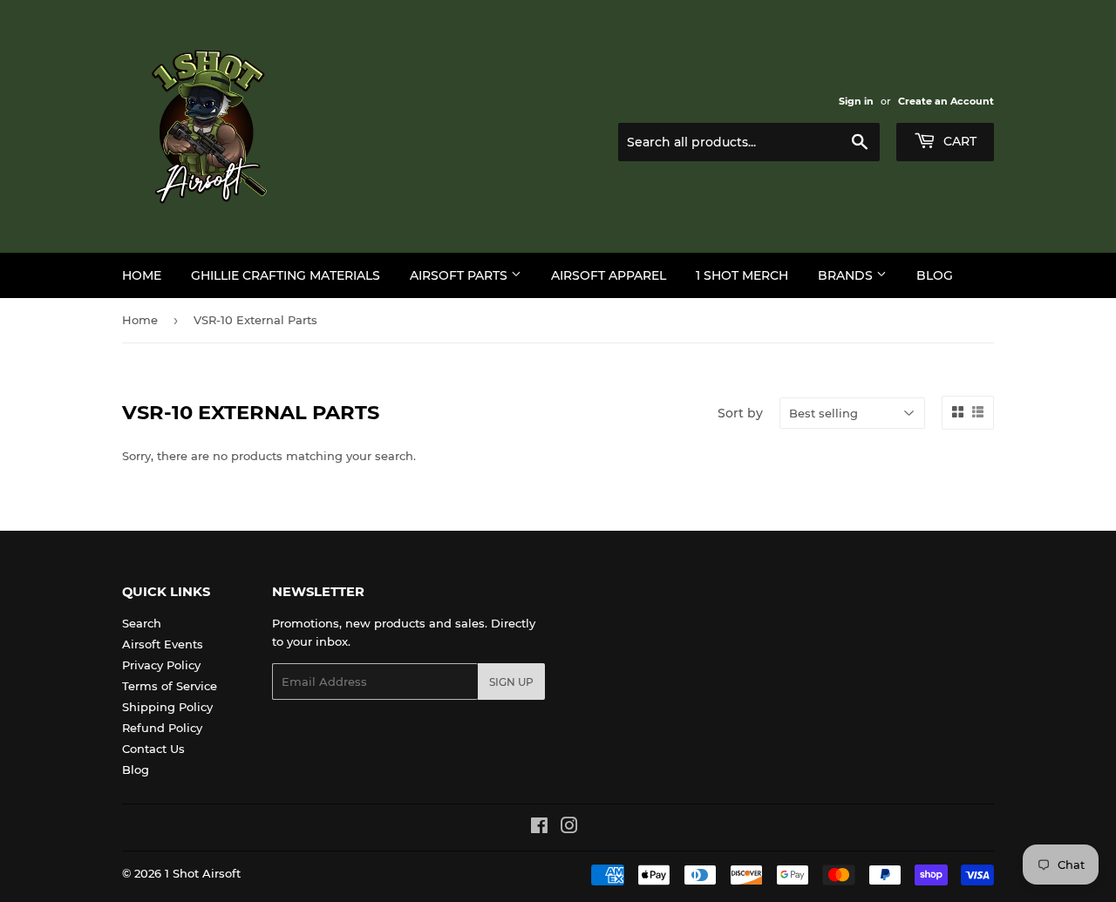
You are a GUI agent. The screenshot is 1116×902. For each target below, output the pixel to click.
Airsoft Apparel (608, 275)
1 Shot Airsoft (203, 873)
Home (141, 275)
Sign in (856, 101)
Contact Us (153, 749)
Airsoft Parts (460, 275)
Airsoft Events (162, 644)
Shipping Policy (167, 707)
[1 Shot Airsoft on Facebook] (539, 828)
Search (141, 623)
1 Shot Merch (742, 275)
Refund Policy (162, 728)
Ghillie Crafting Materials (285, 275)
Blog (934, 275)
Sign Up (511, 681)
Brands (847, 275)
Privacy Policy (161, 665)
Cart (958, 141)
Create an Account (946, 101)
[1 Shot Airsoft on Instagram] (569, 828)
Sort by (740, 413)
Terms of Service (169, 686)
